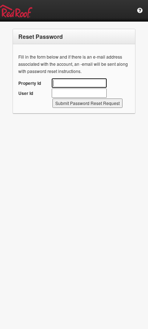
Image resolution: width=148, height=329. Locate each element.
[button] (140, 10)
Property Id (29, 83)
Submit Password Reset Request (87, 103)
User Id (25, 93)
